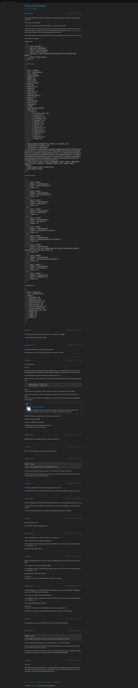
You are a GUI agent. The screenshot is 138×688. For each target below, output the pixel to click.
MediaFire (30, 404)
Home (26, 682)
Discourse (33, 685)
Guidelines (39, 682)
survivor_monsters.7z (39, 407)
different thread (72, 30)
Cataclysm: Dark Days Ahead (8, 1)
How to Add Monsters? (36, 5)
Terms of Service (47, 682)
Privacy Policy (57, 682)
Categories (32, 682)
